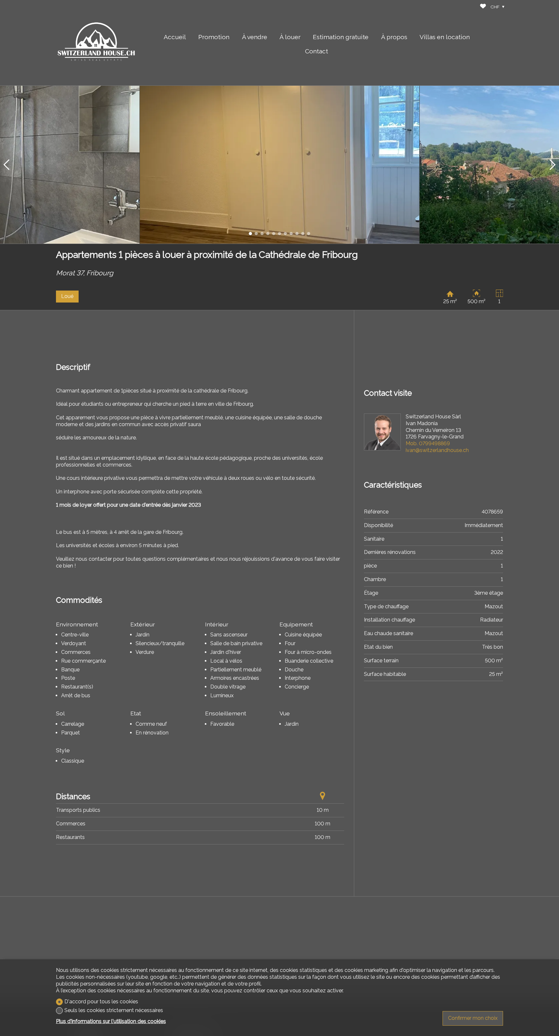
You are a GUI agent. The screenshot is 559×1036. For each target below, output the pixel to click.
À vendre (254, 36)
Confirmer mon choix (473, 1018)
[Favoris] (483, 7)
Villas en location (445, 36)
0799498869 (428, 443)
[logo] (96, 43)
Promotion (213, 36)
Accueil (175, 36)
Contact (316, 51)
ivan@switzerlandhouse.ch (437, 450)
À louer (290, 36)
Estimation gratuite (340, 36)
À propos (394, 36)
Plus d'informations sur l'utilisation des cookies (111, 1021)
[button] (6, 165)
